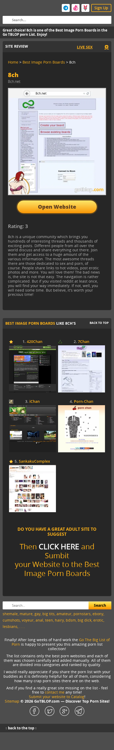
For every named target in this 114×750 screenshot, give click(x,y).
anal (39, 620)
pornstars (82, 613)
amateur (64, 613)
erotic (98, 620)
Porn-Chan (83, 401)
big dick (84, 620)
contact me (54, 692)
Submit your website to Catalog (56, 696)
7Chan (83, 342)
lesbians (10, 626)
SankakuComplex (34, 461)
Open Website (57, 206)
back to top (99, 323)
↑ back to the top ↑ (21, 728)
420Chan (34, 342)
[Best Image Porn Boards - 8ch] (51, 228)
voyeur (28, 620)
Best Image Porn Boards (30, 323)
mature (26, 613)
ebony (98, 613)
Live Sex (85, 47)
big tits (48, 613)
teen (49, 620)
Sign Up (101, 7)
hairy (59, 620)
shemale (10, 613)
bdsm (71, 620)
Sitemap (12, 701)
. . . (22, 626)
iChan (34, 401)
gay (37, 613)
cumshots (11, 620)
